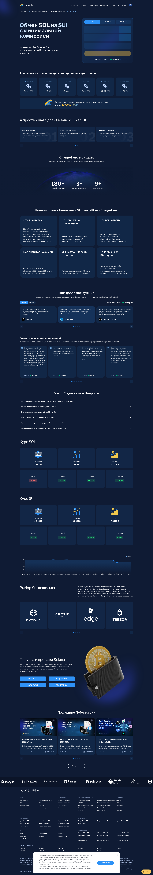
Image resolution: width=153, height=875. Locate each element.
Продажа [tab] (123, 22)
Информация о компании (45, 800)
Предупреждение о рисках (104, 802)
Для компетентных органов (104, 805)
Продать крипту (82, 818)
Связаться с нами (24, 805)
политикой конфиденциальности (49, 870)
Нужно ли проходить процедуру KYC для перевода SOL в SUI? (45, 423)
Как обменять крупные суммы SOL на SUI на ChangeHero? (43, 428)
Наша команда (43, 808)
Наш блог (41, 805)
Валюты (119, 800)
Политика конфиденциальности (86, 805)
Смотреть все (76, 766)
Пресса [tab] (24, 302)
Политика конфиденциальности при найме (108, 800)
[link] (72, 11)
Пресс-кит (119, 810)
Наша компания (24, 800)
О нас (124, 5)
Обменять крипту (25, 830)
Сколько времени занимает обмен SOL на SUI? (39, 412)
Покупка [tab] (108, 22)
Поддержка (120, 805)
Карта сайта (81, 810)
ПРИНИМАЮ (106, 862)
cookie (55, 866)
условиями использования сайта (80, 868)
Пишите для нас (101, 810)
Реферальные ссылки (64, 802)
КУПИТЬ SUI (33, 685)
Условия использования (84, 800)
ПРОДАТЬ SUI (61, 685)
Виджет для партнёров (64, 800)
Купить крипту (24, 818)
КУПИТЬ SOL (33, 679)
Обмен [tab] (92, 22)
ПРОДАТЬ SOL (62, 679)
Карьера (22, 808)
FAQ (113, 5)
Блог (118, 5)
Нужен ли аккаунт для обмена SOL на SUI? (37, 417)
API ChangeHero (62, 805)
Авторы (41, 802)
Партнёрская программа (64, 808)
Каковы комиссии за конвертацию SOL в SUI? (39, 407)
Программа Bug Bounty (103, 808)
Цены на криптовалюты (26, 845)
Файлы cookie (81, 808)
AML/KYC (80, 802)
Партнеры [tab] (31, 302)
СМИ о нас (22, 802)
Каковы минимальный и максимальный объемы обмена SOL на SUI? (47, 401)
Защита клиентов (121, 808)
